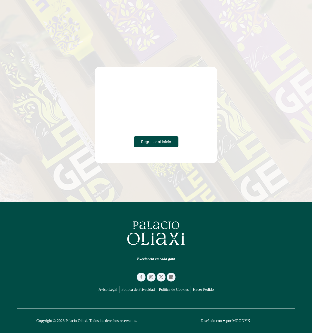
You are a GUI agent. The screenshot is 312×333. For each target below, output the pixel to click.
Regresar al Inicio (156, 141)
